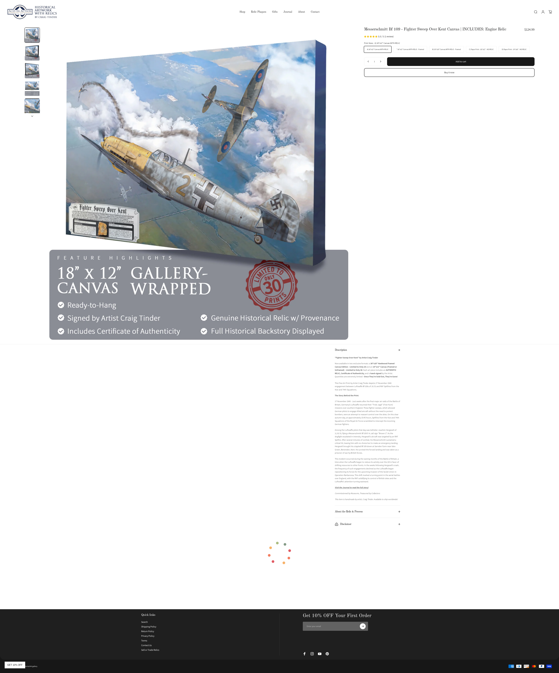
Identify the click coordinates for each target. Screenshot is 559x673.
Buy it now (449, 72)
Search (144, 622)
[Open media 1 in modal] (198, 184)
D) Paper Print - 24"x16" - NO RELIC (514, 49)
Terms (144, 640)
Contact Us (146, 645)
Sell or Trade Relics (150, 650)
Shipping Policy (148, 626)
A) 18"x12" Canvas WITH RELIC (377, 49)
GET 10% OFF (15, 665)
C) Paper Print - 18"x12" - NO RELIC (481, 49)
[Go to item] (32, 35)
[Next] (348, 184)
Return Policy (147, 631)
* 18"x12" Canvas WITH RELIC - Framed (410, 49)
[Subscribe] (363, 626)
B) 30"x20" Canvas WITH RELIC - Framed (446, 49)
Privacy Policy (147, 636)
